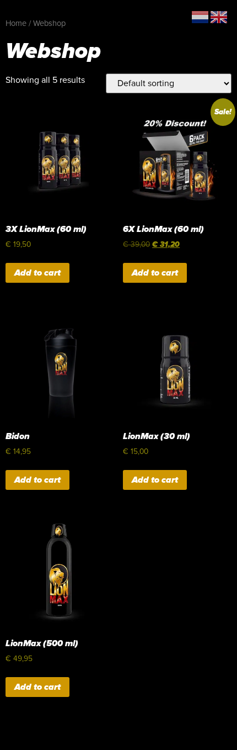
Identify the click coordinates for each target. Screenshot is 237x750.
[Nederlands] (200, 16)
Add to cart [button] (37, 272)
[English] (219, 16)
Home (16, 23)
